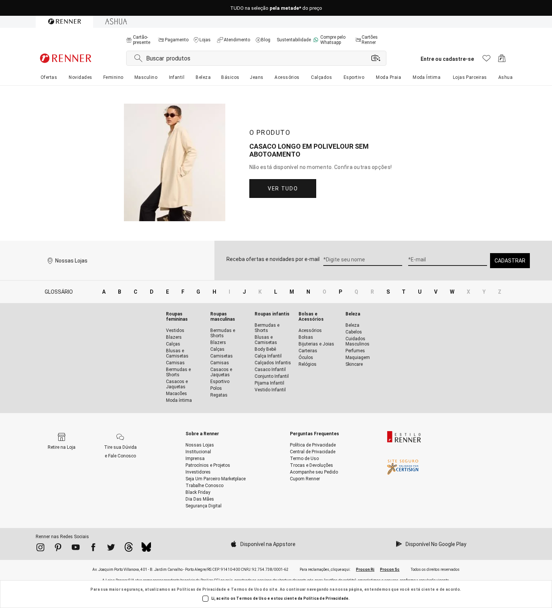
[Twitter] (111, 548)
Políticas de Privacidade (201, 589)
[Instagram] (40, 548)
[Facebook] (93, 548)
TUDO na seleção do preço (276, 8)
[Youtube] (75, 548)
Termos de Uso (246, 589)
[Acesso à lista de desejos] (486, 60)
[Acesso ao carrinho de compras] (502, 60)
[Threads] (128, 549)
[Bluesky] (146, 549)
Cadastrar (510, 261)
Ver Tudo (283, 189)
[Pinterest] (58, 548)
